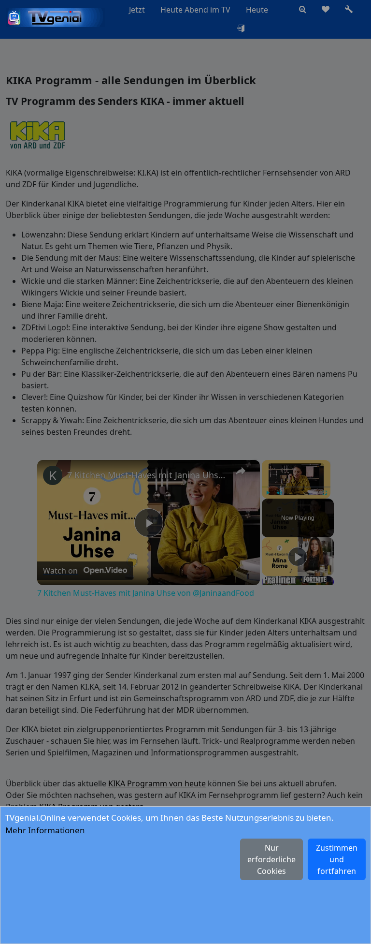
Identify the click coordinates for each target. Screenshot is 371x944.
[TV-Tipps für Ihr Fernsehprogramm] (283, 10)
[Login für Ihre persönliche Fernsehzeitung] (240, 29)
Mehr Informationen (45, 830)
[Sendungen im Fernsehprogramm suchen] (302, 9)
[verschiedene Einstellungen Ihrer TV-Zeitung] (348, 9)
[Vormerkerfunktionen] (325, 9)
